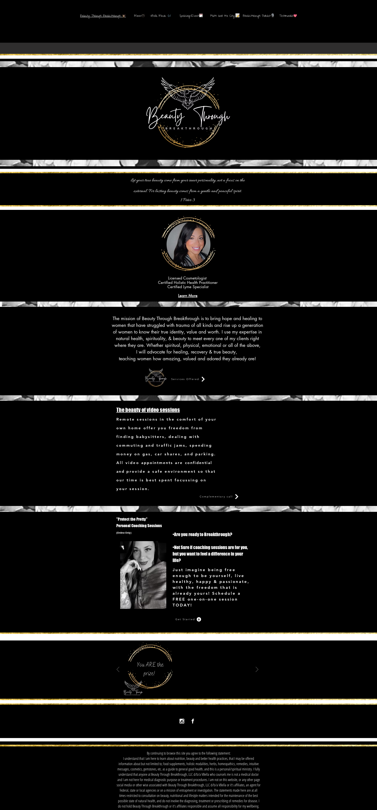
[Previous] (118, 669)
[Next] (257, 669)
